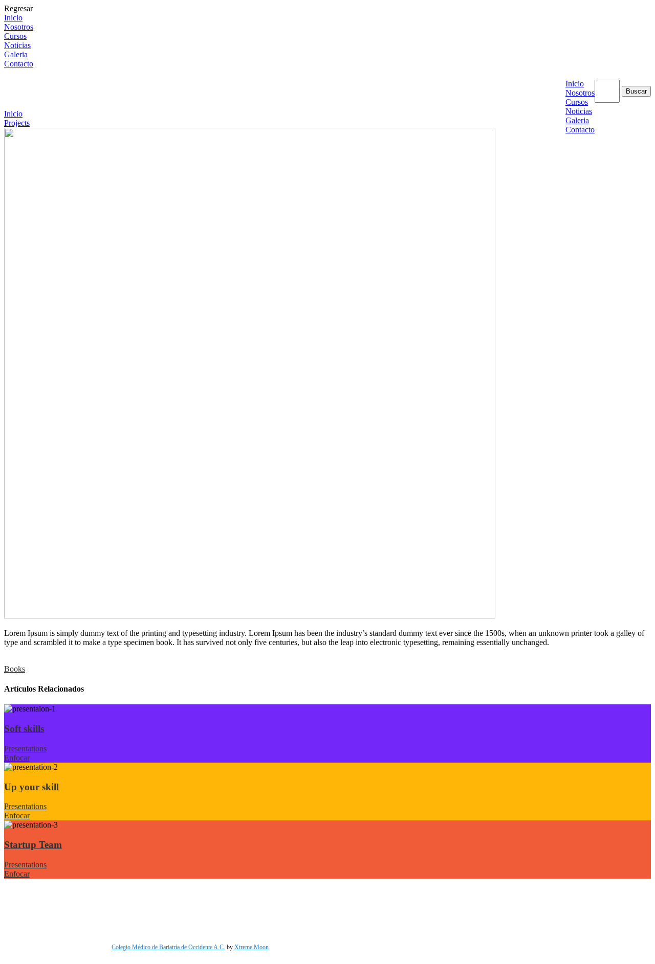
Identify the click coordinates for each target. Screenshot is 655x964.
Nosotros (18, 26)
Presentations (25, 748)
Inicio (13, 17)
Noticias (17, 45)
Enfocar (17, 757)
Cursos (15, 36)
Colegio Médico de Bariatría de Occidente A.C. (168, 947)
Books (14, 668)
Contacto (18, 63)
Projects (17, 123)
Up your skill (31, 787)
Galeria (16, 54)
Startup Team (33, 844)
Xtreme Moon (251, 947)
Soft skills (24, 728)
